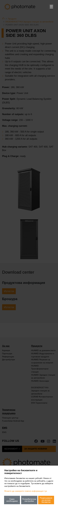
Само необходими (12, 500)
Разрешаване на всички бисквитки (46, 500)
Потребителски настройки (29, 500)
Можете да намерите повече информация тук (25, 491)
